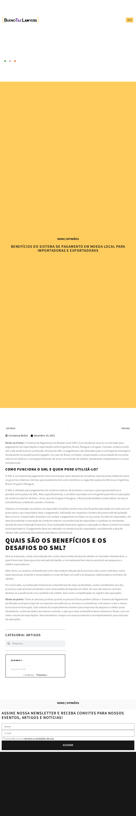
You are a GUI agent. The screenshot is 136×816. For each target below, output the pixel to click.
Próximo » (41, 675)
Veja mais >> (16, 660)
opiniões (72, 239)
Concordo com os (29, 739)
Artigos (33, 635)
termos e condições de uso (39, 739)
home (61, 239)
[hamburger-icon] (129, 20)
